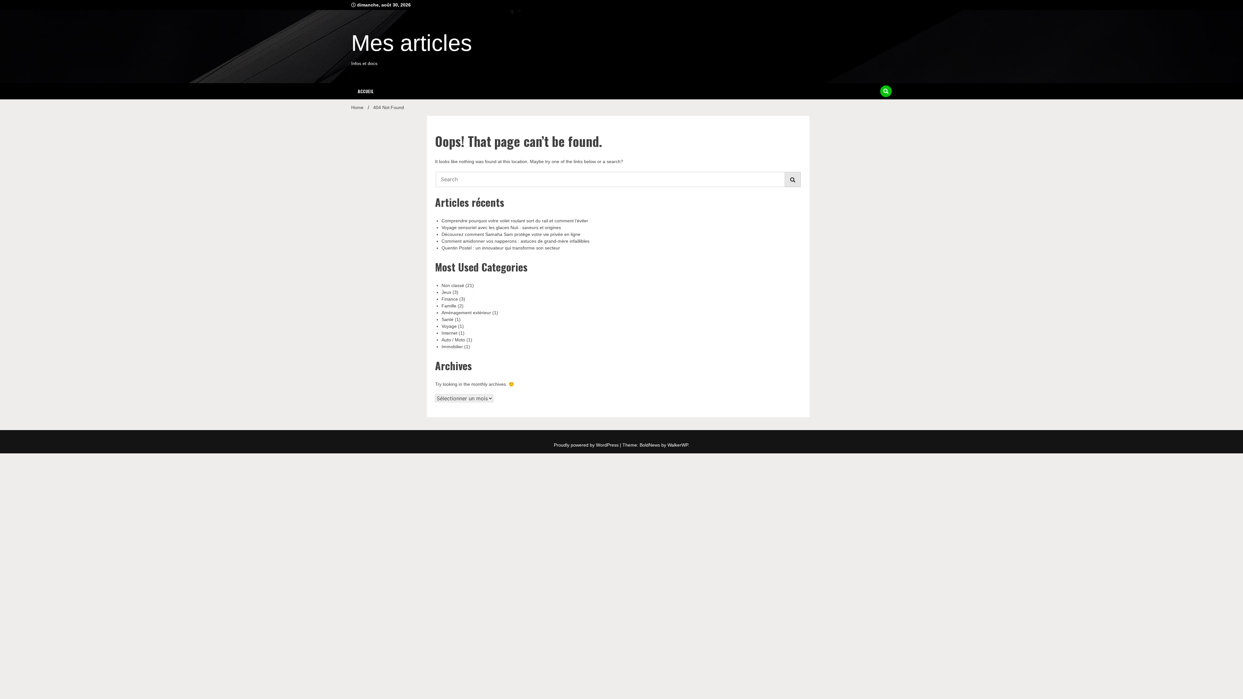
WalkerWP (677, 445)
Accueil (366, 91)
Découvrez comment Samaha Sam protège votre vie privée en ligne (511, 234)
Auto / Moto (453, 339)
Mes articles (411, 43)
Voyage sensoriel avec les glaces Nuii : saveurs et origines (501, 227)
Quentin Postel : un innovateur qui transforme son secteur (501, 247)
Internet (449, 333)
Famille (449, 305)
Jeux (446, 292)
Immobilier (452, 346)
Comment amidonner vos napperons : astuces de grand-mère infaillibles (515, 241)
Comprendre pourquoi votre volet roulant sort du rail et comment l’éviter (515, 220)
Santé (448, 319)
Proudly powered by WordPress (587, 445)
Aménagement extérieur (466, 312)
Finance (450, 299)
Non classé (453, 285)
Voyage (449, 326)
